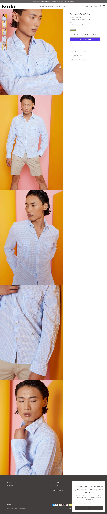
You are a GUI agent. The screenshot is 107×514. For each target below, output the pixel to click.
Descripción (73, 48)
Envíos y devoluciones (58, 490)
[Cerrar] (103, 483)
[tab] (73, 48)
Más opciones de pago (85, 42)
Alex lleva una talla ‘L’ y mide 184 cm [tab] (78, 55)
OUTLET (58, 6)
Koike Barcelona (14, 508)
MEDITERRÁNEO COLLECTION (46, 6)
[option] (4, 17)
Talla (71, 22)
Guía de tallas (73, 29)
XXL (78, 24)
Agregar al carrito (90, 34)
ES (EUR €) (87, 6)
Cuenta (95, 6)
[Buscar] (100, 6)
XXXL (82, 24)
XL (76, 24)
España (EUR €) (10, 504)
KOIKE (65, 6)
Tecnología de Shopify (21, 508)
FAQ (54, 488)
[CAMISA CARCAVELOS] (4, 17)
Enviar (89, 508)
